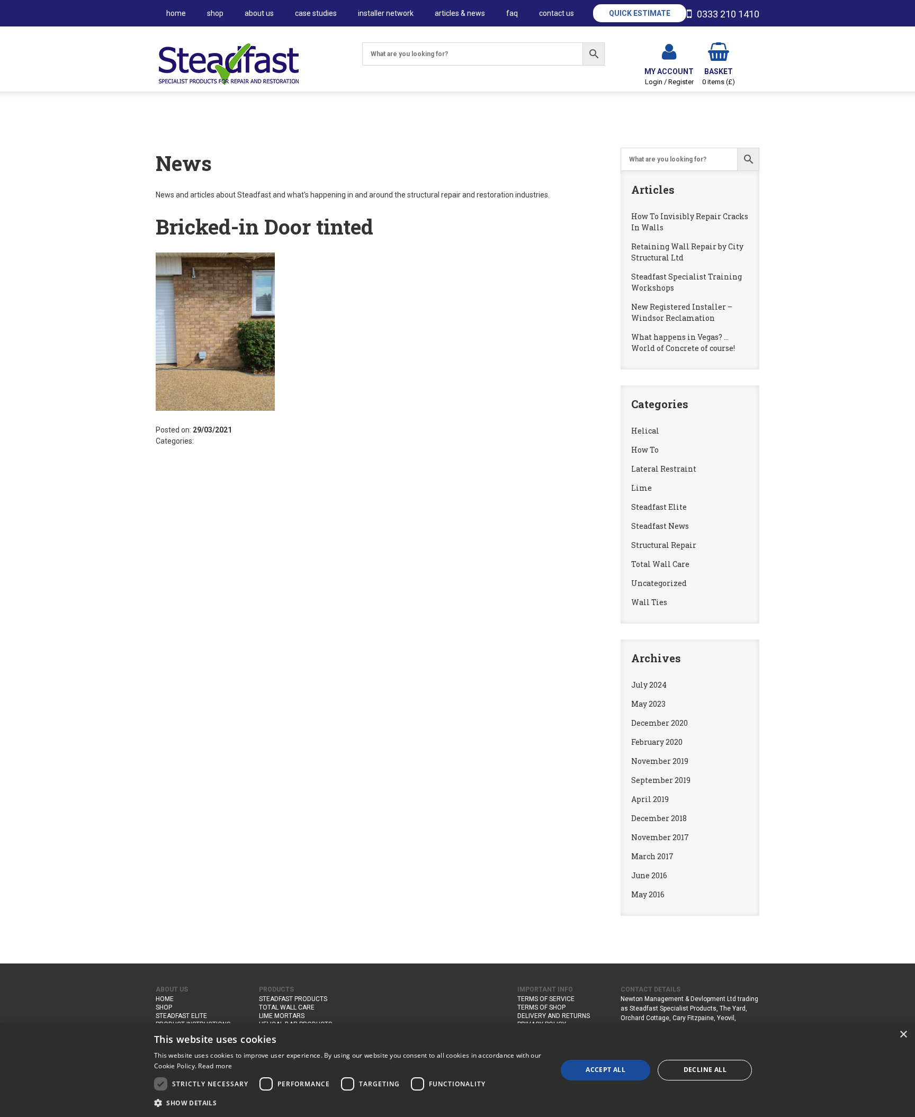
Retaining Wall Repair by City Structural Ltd (687, 252)
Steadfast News (660, 526)
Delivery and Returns (553, 1016)
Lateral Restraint (663, 469)
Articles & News (460, 13)
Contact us (556, 13)
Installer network (386, 13)
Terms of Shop (541, 1007)
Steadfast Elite (659, 507)
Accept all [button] (605, 1069)
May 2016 (648, 894)
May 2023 (648, 704)
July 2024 (649, 685)
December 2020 (659, 723)
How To (645, 450)
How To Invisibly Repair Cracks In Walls (689, 221)
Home (165, 999)
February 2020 (657, 742)
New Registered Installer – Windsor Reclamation (681, 312)
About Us (259, 13)
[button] (349, 1102)
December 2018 (659, 818)
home (176, 13)
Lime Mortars (281, 1016)
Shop (215, 13)
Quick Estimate (639, 13)
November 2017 (660, 837)
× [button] (903, 1035)
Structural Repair (663, 545)
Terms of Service (546, 999)
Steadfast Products (293, 999)
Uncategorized (659, 583)
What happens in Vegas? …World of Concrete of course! (683, 342)
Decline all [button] (705, 1069)
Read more (215, 1065)
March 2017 (652, 856)
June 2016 (649, 875)
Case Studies (316, 13)
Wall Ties (649, 602)
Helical (645, 431)
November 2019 (659, 761)
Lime (641, 488)
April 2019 (650, 799)
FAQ (512, 13)
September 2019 (660, 780)
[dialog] (457, 1070)
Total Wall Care (660, 564)
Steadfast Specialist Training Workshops (686, 282)
